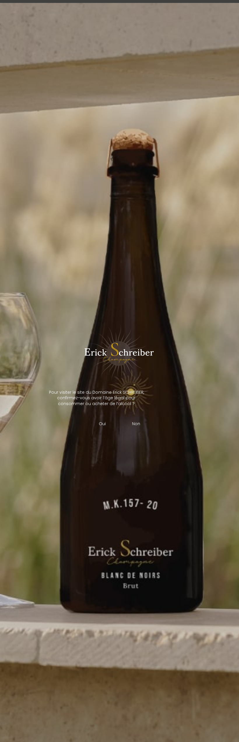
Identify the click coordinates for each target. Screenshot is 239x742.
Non (136, 424)
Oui (102, 424)
